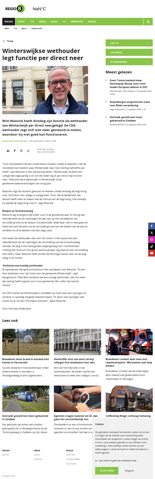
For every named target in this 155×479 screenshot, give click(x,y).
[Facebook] (151, 226)
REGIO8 (92, 21)
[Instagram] (151, 239)
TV (64, 21)
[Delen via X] (21, 150)
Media (42, 21)
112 (32, 21)
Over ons (70, 454)
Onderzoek (36, 28)
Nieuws (9, 21)
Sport (21, 21)
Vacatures (71, 464)
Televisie (38, 459)
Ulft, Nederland (47, 9)
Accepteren (107, 470)
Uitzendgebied (73, 459)
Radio (54, 21)
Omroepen (77, 21)
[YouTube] (151, 253)
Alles (7, 28)
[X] (151, 232)
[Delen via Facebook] (15, 150)
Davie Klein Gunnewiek (14, 140)
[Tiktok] (151, 246)
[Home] (15, 9)
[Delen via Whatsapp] (28, 150)
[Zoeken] (148, 21)
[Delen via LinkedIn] (8, 150)
